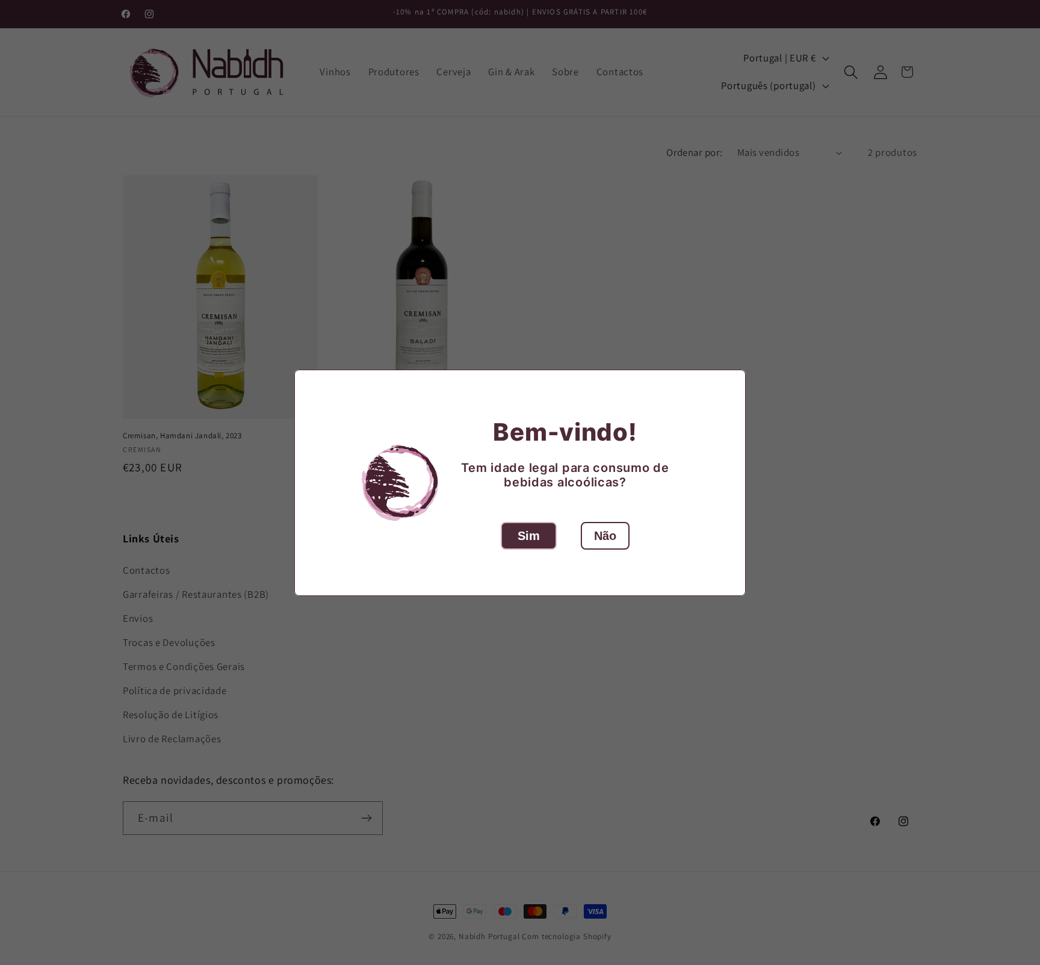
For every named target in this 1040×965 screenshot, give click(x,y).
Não (605, 535)
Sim (529, 535)
